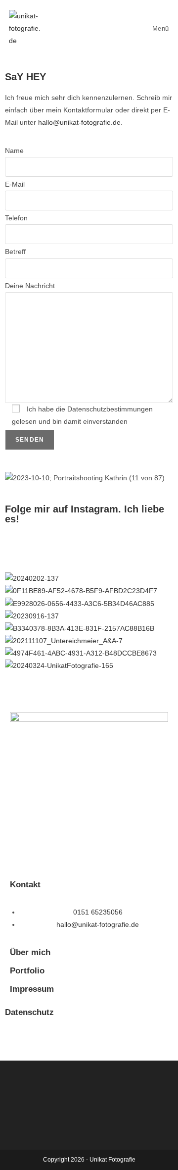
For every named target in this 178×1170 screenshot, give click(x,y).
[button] (89, 678)
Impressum (32, 989)
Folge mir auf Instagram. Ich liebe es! (84, 514)
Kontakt (25, 884)
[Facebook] (17, 1038)
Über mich (30, 952)
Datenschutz (29, 1012)
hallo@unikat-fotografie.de (79, 122)
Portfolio (27, 970)
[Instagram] (17, 546)
